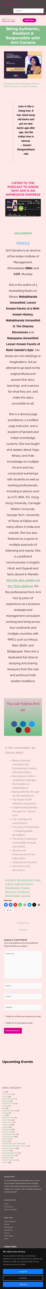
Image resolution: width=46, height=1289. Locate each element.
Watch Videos (8, 1236)
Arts (3, 1092)
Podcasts (5, 1141)
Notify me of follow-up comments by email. (23, 1016)
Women (15, 86)
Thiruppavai (6, 1157)
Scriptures (6, 1150)
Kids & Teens (6, 1120)
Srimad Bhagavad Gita (10, 1153)
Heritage (5, 1113)
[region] (23, 1268)
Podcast (25, 887)
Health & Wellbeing (9, 1111)
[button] (29, 20)
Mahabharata (12, 887)
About (6, 1239)
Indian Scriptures (24, 883)
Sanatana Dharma (8, 1148)
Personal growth (23, 84)
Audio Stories (7, 1094)
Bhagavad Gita (25, 880)
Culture (5, 1096)
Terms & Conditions (10, 1209)
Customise (23, 1278)
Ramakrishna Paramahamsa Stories (14, 1146)
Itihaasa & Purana (8, 1118)
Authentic (10, 880)
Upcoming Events (10, 1221)
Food (4, 1108)
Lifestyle (5, 1127)
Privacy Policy (8, 1207)
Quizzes (6, 1233)
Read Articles (8, 1227)
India (4, 1115)
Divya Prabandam (8, 1099)
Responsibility (12, 895)
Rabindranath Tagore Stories (12, 1143)
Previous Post (23, 923)
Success (25, 895)
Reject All (23, 1284)
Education (6, 1101)
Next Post (23, 930)
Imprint (6, 1204)
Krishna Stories (7, 1122)
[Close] (43, 1250)
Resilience (23, 891)
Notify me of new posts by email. (19, 1023)
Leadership (6, 1125)
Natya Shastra (7, 1132)
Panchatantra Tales (9, 1134)
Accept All (23, 1272)
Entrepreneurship (8, 1103)
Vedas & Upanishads (9, 1160)
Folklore (5, 1106)
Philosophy (6, 1139)
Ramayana (11, 891)
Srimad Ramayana (8, 1155)
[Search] (42, 11)
